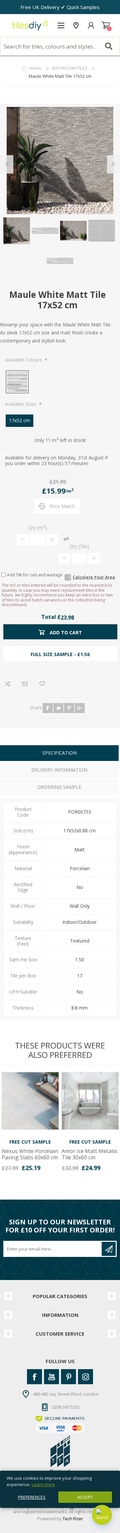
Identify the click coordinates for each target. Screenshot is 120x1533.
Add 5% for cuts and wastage (34, 575)
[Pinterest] (68, 1376)
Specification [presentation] (59, 753)
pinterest (69, 708)
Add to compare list (8, 684)
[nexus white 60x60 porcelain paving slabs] (30, 1101)
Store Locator (75, 25)
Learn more (43, 1484)
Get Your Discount (109, 1249)
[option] (30, 1124)
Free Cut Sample (30, 1142)
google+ (80, 708)
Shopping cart (105, 25)
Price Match (62, 506)
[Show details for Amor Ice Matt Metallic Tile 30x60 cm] (90, 1101)
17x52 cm (19, 420)
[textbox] (60, 46)
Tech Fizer (73, 1519)
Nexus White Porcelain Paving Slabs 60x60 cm (30, 1154)
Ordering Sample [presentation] (59, 787)
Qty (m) (37, 527)
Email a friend (25, 684)
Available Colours (24, 360)
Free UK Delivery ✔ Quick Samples (60, 7)
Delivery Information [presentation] (59, 770)
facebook (48, 708)
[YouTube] (51, 1376)
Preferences (32, 1497)
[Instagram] (85, 1376)
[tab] (59, 753)
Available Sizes (21, 404)
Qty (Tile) (79, 546)
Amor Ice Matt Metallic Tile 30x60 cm (90, 1154)
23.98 (67, 617)
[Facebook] (34, 1376)
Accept (85, 1497)
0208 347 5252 (66, 1407)
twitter (58, 708)
